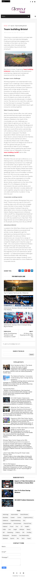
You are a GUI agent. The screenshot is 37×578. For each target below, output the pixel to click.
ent (24, 520)
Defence (5, 520)
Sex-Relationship (24, 535)
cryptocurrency (28, 517)
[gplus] (17, 573)
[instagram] (34, 2)
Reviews (14, 535)
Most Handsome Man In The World (21, 365)
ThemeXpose (21, 575)
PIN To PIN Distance (9, 464)
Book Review (24, 514)
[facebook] (30, 2)
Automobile (14, 514)
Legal (15, 529)
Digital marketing (15, 520)
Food (11, 526)
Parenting (10, 532)
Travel (28, 538)
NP (4, 532)
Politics (18, 532)
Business (5, 517)
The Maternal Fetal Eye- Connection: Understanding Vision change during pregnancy (22, 377)
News (28, 529)
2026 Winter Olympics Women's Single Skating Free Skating (18, 308)
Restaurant (6, 535)
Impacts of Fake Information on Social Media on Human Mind (22, 428)
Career (13, 517)
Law (9, 529)
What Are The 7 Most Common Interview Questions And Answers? (21, 408)
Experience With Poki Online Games (22, 418)
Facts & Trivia (27, 523)
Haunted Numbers (8, 389)
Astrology (5, 514)
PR (23, 532)
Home (5, 25)
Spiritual (5, 538)
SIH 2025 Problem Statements (20, 398)
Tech (23, 538)
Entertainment (7, 523)
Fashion (5, 526)
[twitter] (32, 2)
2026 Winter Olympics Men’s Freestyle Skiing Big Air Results (17, 325)
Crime (19, 517)
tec (18, 538)
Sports (12, 25)
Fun (17, 526)
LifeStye (21, 529)
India (4, 529)
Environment (17, 523)
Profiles (29, 532)
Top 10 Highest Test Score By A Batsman (16, 293)
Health (27, 526)
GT (9, 25)
